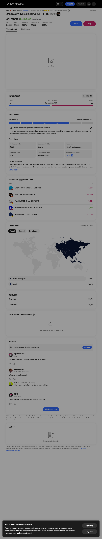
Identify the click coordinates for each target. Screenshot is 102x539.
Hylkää (90, 532)
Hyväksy (89, 526)
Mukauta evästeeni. (24, 533)
